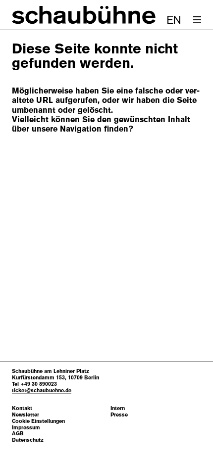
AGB (18, 433)
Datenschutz (28, 440)
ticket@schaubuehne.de (41, 390)
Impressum (26, 427)
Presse (119, 415)
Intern (117, 408)
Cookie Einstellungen (38, 421)
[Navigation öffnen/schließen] (197, 20)
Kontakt (22, 408)
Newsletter (25, 415)
